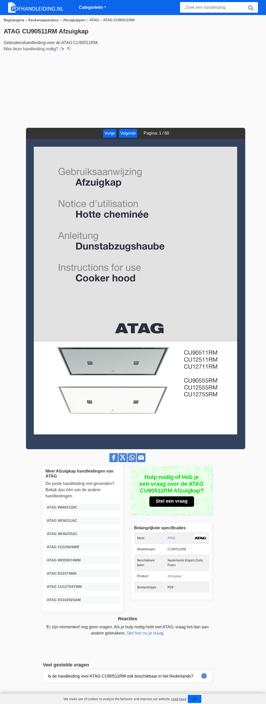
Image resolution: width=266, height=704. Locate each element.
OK (194, 699)
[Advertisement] (133, 89)
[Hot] (61, 49)
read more (179, 699)
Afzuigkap (175, 576)
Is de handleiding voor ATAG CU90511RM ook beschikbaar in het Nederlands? (120, 676)
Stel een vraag (172, 501)
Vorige (109, 133)
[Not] (69, 49)
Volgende (128, 133)
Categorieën (91, 7)
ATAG (171, 538)
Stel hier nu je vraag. (145, 633)
